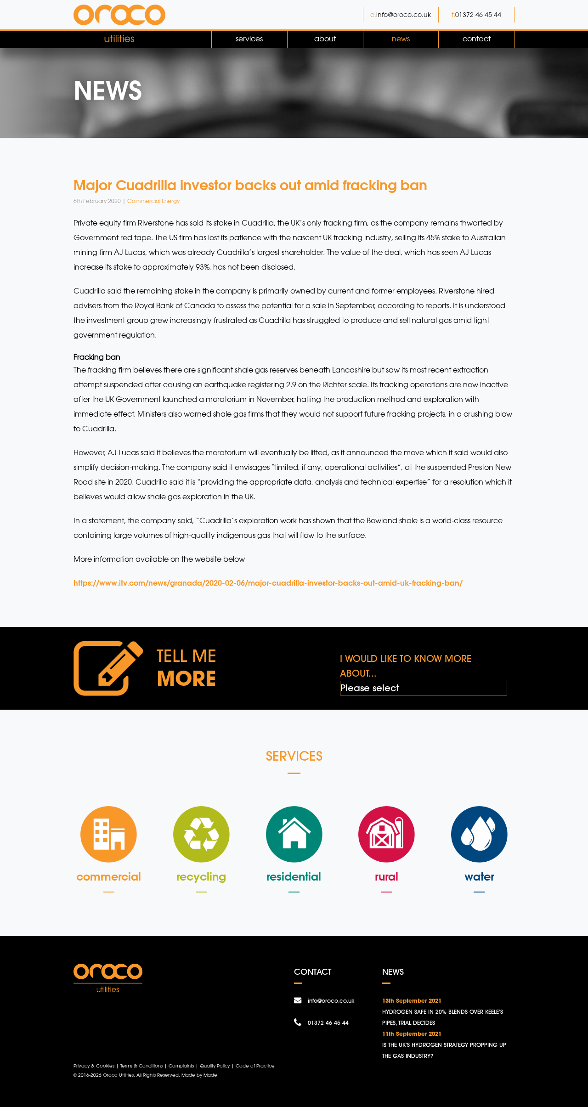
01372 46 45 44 (478, 14)
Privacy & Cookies (94, 1065)
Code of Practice (255, 1065)
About (325, 38)
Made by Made (199, 1075)
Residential (293, 876)
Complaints (181, 1065)
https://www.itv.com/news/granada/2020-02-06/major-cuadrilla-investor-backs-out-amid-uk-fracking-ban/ (268, 582)
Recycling (201, 876)
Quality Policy (215, 1065)
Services (249, 38)
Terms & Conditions (141, 1065)
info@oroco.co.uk (403, 14)
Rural (386, 876)
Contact (477, 38)
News (401, 38)
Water (479, 876)
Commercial (108, 876)
